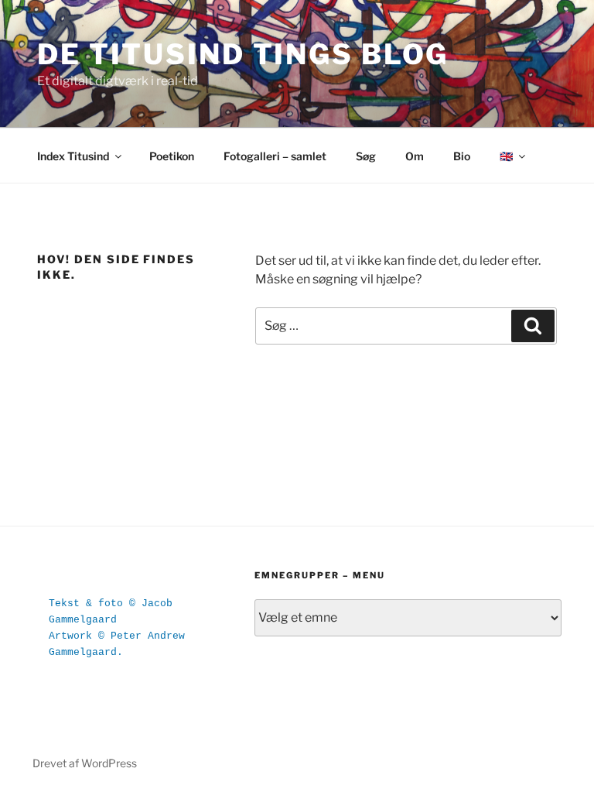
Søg (366, 156)
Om (414, 156)
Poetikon (171, 156)
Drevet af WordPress (84, 763)
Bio (461, 156)
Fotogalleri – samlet (275, 156)
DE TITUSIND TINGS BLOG (243, 54)
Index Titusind (73, 156)
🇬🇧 (506, 156)
